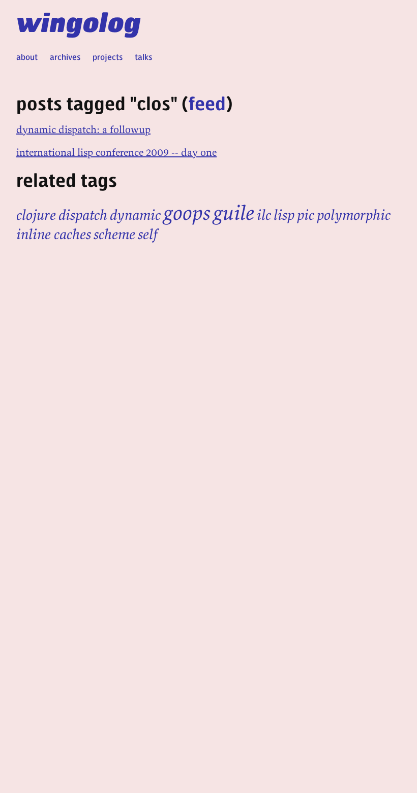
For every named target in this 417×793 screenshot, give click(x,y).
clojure (36, 215)
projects (108, 56)
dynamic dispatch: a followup (83, 129)
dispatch (82, 215)
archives (65, 56)
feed (207, 103)
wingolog (78, 21)
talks (143, 56)
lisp (284, 215)
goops (187, 212)
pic (305, 215)
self (148, 234)
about (27, 56)
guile (233, 212)
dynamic (135, 215)
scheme (114, 234)
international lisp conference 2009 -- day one (116, 152)
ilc (264, 215)
